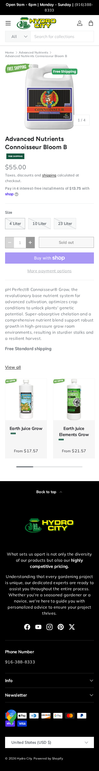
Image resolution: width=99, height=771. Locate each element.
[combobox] (49, 36)
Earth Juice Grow (26, 428)
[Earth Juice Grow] (26, 399)
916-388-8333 (20, 661)
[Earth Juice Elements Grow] (74, 399)
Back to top (47, 492)
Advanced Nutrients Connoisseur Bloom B (36, 56)
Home (9, 52)
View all (13, 367)
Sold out (66, 242)
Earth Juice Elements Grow (74, 431)
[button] (90, 23)
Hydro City (24, 758)
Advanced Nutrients (33, 52)
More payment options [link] (49, 270)
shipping (49, 175)
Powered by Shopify (48, 758)
